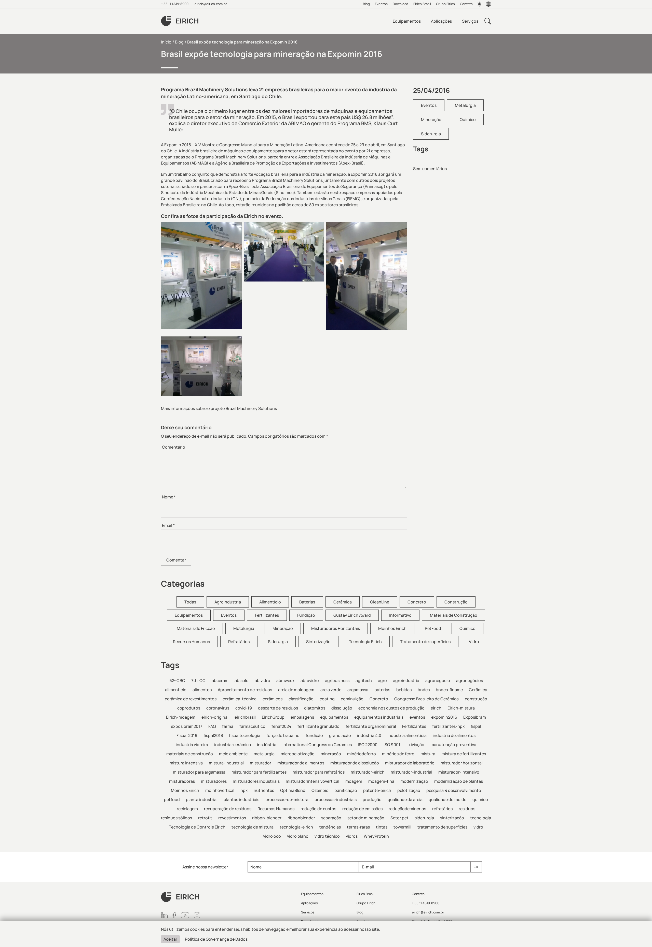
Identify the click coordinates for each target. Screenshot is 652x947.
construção (476, 699)
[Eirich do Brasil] (179, 21)
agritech (364, 680)
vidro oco (272, 836)
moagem (353, 781)
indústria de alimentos (454, 735)
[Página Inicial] (228, 897)
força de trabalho (283, 735)
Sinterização (318, 641)
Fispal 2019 (186, 735)
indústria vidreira (192, 744)
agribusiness (337, 680)
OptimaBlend (292, 790)
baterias (382, 689)
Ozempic (319, 790)
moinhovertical (219, 790)
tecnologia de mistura (253, 827)
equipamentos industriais (378, 717)
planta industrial (202, 799)
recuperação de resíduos (227, 808)
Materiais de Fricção (196, 628)
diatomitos (314, 708)
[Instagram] (197, 915)
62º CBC (177, 680)
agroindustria (406, 680)
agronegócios (469, 680)
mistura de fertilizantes (463, 754)
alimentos (202, 689)
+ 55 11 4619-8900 (174, 4)
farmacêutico (252, 726)
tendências (330, 827)
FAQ (212, 726)
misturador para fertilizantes (259, 772)
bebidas (404, 689)
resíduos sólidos (176, 818)
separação (331, 818)
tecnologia (480, 818)
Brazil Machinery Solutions (251, 408)
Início (166, 42)
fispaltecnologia (244, 735)
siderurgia (424, 818)
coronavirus (217, 708)
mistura (427, 754)
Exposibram (474, 717)
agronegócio (437, 680)
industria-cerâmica (232, 744)
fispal (476, 726)
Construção (456, 602)
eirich (436, 708)
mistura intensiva (186, 763)
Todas (190, 602)
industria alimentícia (407, 735)
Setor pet (399, 818)
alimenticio (175, 689)
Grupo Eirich (445, 4)
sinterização (452, 818)
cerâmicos (272, 699)
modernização (414, 781)
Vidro (474, 641)
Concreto (417, 602)
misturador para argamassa (199, 772)
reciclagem (187, 808)
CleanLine (379, 602)
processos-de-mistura (286, 799)
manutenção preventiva (453, 744)
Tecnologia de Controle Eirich (197, 827)
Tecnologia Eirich (365, 641)
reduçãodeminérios (407, 808)
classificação (301, 699)
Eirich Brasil (422, 4)
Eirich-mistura (461, 708)
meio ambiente (233, 754)
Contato (466, 4)
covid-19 (243, 708)
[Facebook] (174, 915)
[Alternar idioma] (488, 4)
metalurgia (264, 754)
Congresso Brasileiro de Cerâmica (426, 699)
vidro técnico (327, 836)
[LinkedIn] (164, 915)
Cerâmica (342, 602)
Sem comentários (430, 168)
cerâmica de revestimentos (190, 699)
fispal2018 (213, 735)
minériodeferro (361, 754)
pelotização (408, 790)
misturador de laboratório (409, 763)
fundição (314, 735)
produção (372, 799)
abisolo (242, 680)
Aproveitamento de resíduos (245, 689)
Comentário (173, 447)
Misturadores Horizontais (335, 628)
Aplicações (441, 21)
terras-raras (358, 827)
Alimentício (270, 602)
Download (400, 4)
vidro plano (297, 836)
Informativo (400, 615)
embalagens (302, 717)
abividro (262, 680)
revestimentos (232, 818)
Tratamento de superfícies (425, 641)
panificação (345, 790)
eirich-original (214, 717)
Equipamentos (407, 21)
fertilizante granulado (318, 726)
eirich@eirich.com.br (211, 4)
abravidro (310, 680)
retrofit (205, 818)
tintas (381, 827)
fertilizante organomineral (371, 726)
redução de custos (318, 808)
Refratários (239, 641)
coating (327, 699)
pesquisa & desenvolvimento (453, 790)
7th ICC (198, 680)
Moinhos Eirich (392, 628)
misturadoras (182, 781)
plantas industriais (241, 799)
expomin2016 (444, 717)
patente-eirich (377, 790)
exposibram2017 (186, 726)
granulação (340, 735)
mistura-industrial (226, 763)
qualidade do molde (447, 799)
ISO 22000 (367, 744)
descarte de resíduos (278, 708)
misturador (260, 763)
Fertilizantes (267, 615)
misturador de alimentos (300, 763)
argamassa (357, 689)
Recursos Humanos (191, 641)
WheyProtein (376, 836)
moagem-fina (381, 781)
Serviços (470, 21)
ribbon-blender (266, 818)
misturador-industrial (411, 772)
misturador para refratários (319, 772)
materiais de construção (189, 754)
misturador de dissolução (354, 763)
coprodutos (188, 708)
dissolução (341, 708)
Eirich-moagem (180, 717)
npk (244, 790)
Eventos (381, 4)
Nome (169, 497)
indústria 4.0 (369, 735)
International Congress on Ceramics (317, 744)
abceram (220, 680)
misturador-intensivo (458, 772)
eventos (417, 717)
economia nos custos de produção (391, 708)
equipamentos (334, 717)
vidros (352, 836)
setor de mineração (365, 818)
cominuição (352, 699)
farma (227, 726)
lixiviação (415, 744)
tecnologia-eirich (296, 827)
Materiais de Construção (453, 615)
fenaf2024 (281, 726)
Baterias (307, 602)
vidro (478, 827)
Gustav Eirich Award (352, 615)
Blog (366, 4)
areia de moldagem (296, 689)
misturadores (214, 781)
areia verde (330, 689)
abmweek (285, 680)
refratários (442, 808)
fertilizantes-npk (448, 726)
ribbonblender (301, 818)
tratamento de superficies (442, 827)
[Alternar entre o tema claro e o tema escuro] (479, 4)
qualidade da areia (405, 799)
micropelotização (298, 754)
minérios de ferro (398, 754)
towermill (402, 827)
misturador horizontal (462, 763)
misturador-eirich (368, 772)
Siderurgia (431, 134)
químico (480, 799)
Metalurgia (465, 105)
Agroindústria (227, 602)
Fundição (306, 615)
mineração (331, 754)
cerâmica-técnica (239, 699)
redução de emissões (362, 808)
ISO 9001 (392, 744)
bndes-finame (449, 689)
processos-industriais (336, 799)
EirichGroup (273, 717)
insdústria (266, 744)
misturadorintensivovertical (312, 781)
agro (382, 680)
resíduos (467, 808)
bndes (424, 689)
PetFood (433, 628)
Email (168, 525)
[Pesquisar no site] (487, 21)
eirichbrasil (245, 717)
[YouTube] (185, 915)
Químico (468, 119)
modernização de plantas (458, 781)
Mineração (431, 119)
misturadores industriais (256, 781)
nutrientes (264, 790)
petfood (172, 799)
